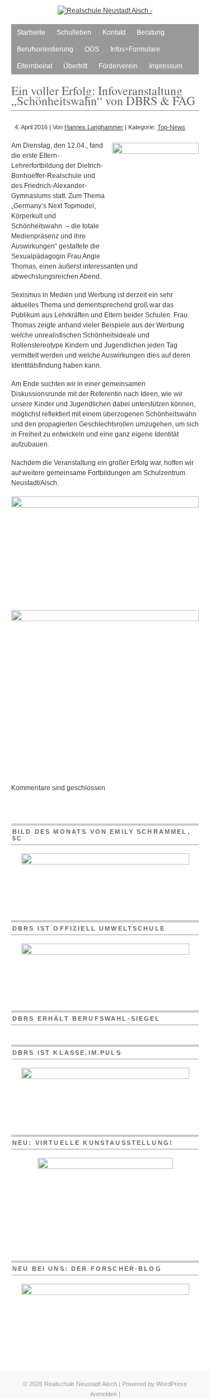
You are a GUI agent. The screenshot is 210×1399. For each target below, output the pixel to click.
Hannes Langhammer (93, 127)
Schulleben (74, 32)
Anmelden (103, 1394)
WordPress (171, 1384)
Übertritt (75, 66)
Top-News (171, 127)
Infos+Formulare (135, 49)
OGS (92, 49)
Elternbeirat (34, 66)
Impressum (166, 66)
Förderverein (118, 66)
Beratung (151, 32)
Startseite (31, 32)
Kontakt (113, 32)
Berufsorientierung (45, 49)
